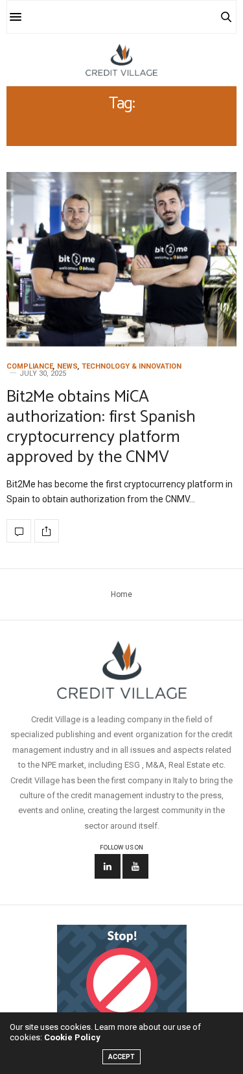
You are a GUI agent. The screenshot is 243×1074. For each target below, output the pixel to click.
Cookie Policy (72, 1037)
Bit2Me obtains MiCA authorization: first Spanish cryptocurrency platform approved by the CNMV (101, 427)
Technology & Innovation (131, 366)
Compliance (29, 366)
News (67, 366)
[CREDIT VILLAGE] (121, 59)
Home (121, 594)
